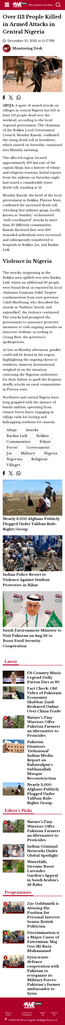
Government (38, 448)
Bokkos (42, 436)
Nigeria (51, 453)
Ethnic (45, 442)
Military (28, 453)
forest (12, 448)
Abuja (11, 430)
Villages (13, 465)
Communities (18, 442)
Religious (39, 459)
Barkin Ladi (16, 436)
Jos (9, 453)
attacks (32, 430)
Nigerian (14, 459)
